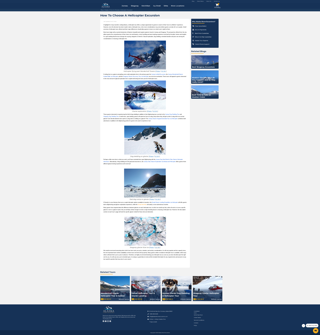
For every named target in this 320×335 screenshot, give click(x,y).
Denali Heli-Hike (142, 204)
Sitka (166, 6)
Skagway (135, 6)
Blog (102, 10)
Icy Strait (157, 6)
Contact (196, 322)
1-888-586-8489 (153, 314)
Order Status (197, 317)
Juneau (125, 6)
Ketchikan (146, 6)
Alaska (107, 10)
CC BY (157, 247)
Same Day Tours (198, 315)
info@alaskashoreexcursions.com (158, 316)
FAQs (195, 325)
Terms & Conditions (199, 320)
